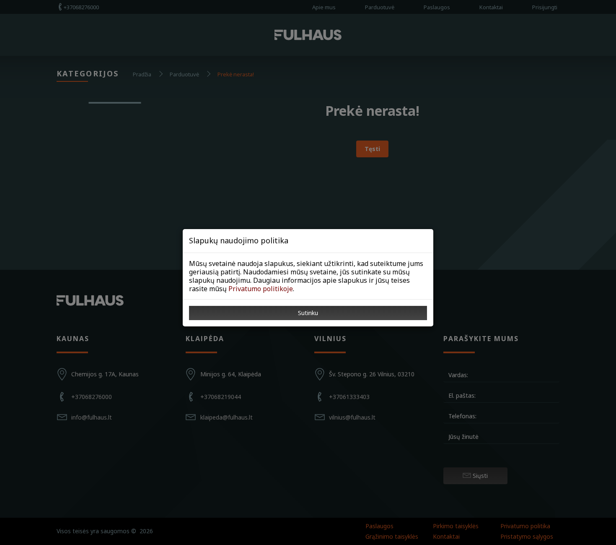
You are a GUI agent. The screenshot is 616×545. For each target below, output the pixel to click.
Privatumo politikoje (260, 288)
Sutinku (308, 313)
